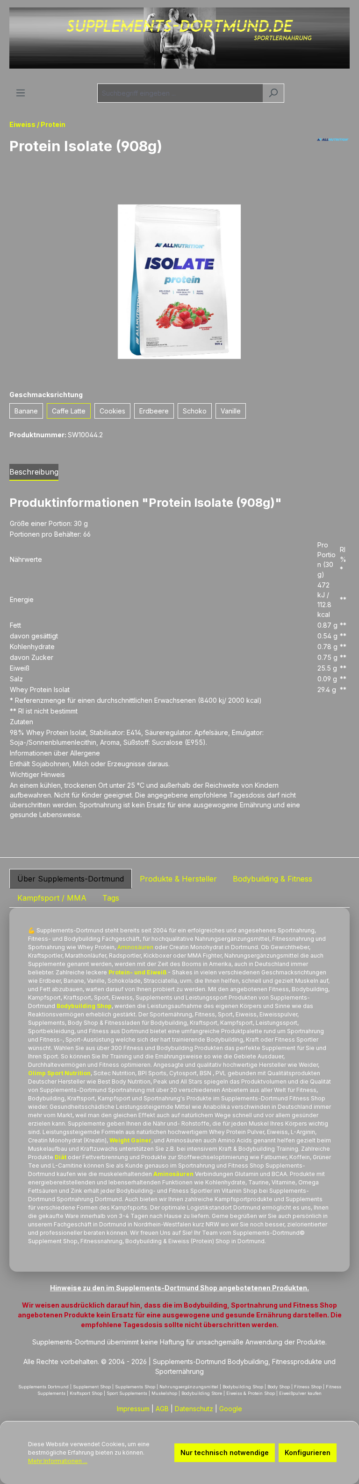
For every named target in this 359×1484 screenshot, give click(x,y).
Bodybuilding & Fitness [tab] (272, 878)
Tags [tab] (110, 898)
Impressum (133, 1409)
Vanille (231, 411)
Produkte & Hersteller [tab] (178, 878)
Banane (26, 411)
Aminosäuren (135, 947)
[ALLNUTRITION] (333, 150)
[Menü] (20, 93)
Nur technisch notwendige (224, 1452)
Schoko (195, 411)
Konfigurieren (307, 1452)
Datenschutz (194, 1409)
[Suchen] (273, 93)
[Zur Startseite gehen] (179, 38)
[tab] (33, 472)
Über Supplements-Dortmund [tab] (70, 878)
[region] (179, 282)
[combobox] (180, 93)
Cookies (112, 411)
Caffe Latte (69, 411)
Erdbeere (154, 411)
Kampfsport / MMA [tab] (51, 898)
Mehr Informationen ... (57, 1460)
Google (230, 1409)
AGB (162, 1409)
